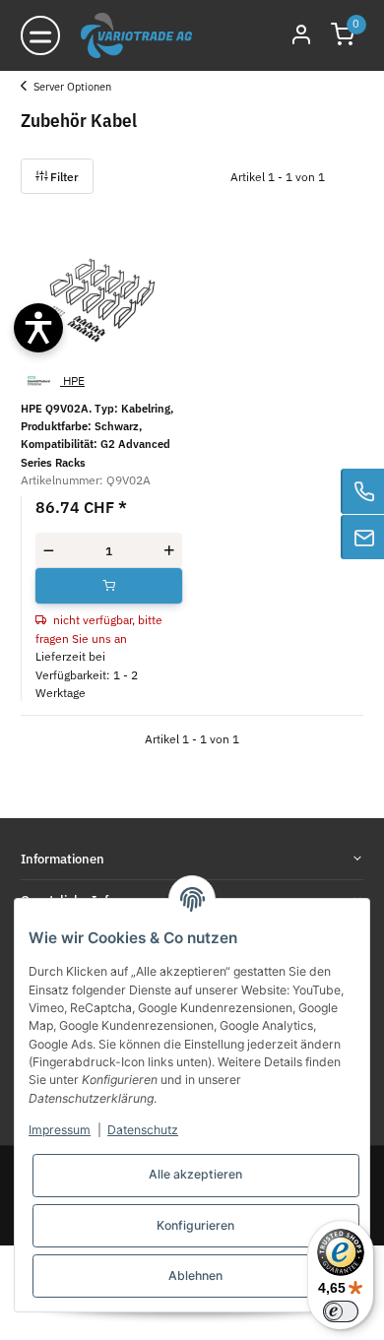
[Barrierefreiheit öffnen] (38, 327)
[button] (342, 36)
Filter (63, 176)
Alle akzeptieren (195, 1174)
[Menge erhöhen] (169, 550)
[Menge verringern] (48, 550)
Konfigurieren (195, 1225)
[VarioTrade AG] (136, 35)
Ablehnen (195, 1275)
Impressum (60, 1129)
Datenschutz (142, 1129)
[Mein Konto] (301, 36)
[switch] (340, 1311)
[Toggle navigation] (40, 35)
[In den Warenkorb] (108, 586)
